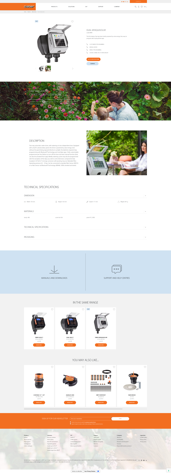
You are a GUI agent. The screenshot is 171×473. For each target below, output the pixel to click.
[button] (73, 68)
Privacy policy (143, 439)
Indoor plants (50, 439)
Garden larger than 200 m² (53, 450)
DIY (86, 6)
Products (54, 6)
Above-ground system (75, 446)
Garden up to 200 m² (52, 448)
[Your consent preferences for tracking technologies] (168, 470)
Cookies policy (143, 437)
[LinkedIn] (127, 1)
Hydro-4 (72, 437)
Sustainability (120, 439)
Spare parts (96, 437)
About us (119, 437)
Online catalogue (28, 446)
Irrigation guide (97, 439)
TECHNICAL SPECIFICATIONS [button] (36, 227)
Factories (119, 444)
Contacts (138, 1)
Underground (27, 444)
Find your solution (51, 437)
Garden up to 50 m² (52, 446)
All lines (26, 437)
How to (35, 110)
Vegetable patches (51, 444)
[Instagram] (125, 1)
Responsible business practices (124, 446)
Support (100, 6)
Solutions (71, 6)
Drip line (29, 11)
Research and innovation (123, 441)
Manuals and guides (98, 441)
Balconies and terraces (52, 441)
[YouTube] (123, 1)
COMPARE (92, 63)
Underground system (75, 441)
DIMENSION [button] (29, 195)
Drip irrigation (27, 441)
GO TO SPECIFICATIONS (93, 59)
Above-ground (27, 439)
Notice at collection (77, 471)
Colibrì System (73, 439)
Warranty (96, 444)
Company (117, 6)
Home (25, 11)
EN (145, 6)
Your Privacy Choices (89, 471)
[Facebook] (121, 1)
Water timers (34, 11)
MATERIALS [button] (29, 211)
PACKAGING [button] (29, 237)
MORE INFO (39, 345)
